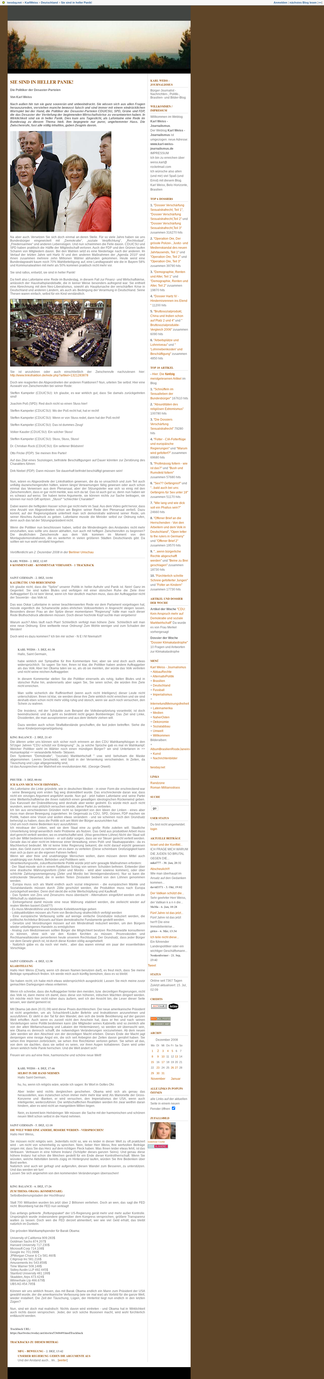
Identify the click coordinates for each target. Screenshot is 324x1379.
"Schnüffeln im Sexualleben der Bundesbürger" (161, 393)
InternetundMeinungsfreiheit (169, 703)
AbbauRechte (162, 672)
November (158, 1079)
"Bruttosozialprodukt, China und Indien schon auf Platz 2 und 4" (166, 316)
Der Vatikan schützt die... (167, 893)
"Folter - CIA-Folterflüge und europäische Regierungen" (168, 444)
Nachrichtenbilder (165, 758)
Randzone (157, 783)
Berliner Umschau (81, 552)
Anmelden (280, 2)
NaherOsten (161, 717)
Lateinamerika (163, 708)
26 (172, 1067)
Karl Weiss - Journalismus (161, 83)
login (153, 829)
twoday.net (14, 2)
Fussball (159, 690)
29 (152, 1073)
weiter (62, 1360)
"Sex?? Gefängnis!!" (167, 483)
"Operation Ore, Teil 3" (165, 261)
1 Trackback (84, 565)
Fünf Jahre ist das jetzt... (166, 913)
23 (157, 1067)
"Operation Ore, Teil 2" (165, 257)
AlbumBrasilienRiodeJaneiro (170, 749)
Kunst (157, 753)
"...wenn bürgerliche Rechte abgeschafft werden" (165, 556)
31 (163, 1073)
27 (176, 1067)
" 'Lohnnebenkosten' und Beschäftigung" (166, 349)
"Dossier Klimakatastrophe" (169, 642)
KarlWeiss (31, 2)
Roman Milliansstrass (165, 787)
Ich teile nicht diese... (164, 937)
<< (319, 2)
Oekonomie (161, 722)
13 (176, 1056)
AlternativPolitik (163, 676)
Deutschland (49, 2)
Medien (158, 713)
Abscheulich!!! (160, 869)
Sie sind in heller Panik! (76, 2)
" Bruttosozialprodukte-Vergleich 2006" (166, 325)
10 (163, 1056)
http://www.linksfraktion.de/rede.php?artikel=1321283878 (49, 375)
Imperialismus (162, 694)
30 (157, 1073)
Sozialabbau (161, 726)
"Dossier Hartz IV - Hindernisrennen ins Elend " (168, 300)
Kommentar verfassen (54, 565)
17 (163, 1062)
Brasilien (159, 681)
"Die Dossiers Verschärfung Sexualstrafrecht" (162, 424)
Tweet (152, 965)
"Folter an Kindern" (169, 585)
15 (152, 1062)
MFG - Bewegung (31, 1351)
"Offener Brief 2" (167, 541)
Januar (175, 1079)
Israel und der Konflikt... (166, 844)
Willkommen (161, 735)
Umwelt (158, 731)
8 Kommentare (21, 565)
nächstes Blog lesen (303, 2)
